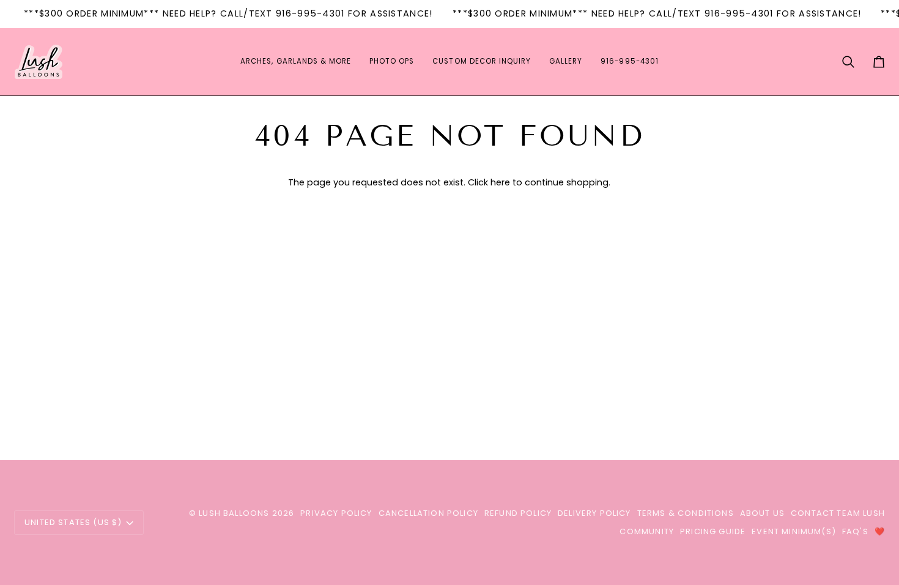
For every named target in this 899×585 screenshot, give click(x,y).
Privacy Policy (336, 513)
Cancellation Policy (428, 513)
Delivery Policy (594, 513)
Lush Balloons (234, 513)
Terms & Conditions (685, 513)
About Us (762, 513)
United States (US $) (73, 522)
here (500, 182)
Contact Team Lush (838, 513)
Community (647, 531)
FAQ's (855, 531)
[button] (295, 61)
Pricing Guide (712, 531)
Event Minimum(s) (794, 531)
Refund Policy (518, 513)
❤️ (880, 531)
